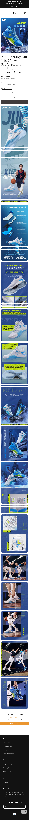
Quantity (3, 88)
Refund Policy (7, 742)
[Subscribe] (23, 807)
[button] (3, 13)
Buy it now (14, 102)
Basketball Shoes (8, 764)
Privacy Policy (7, 750)
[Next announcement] (26, 4)
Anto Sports (16, 817)
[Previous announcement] (3, 4)
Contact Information (9, 753)
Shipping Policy (7, 746)
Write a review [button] (14, 724)
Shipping (3, 78)
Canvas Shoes (7, 775)
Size (2, 81)
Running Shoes (7, 768)
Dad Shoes (6, 779)
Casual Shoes (7, 782)
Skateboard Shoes (8, 771)
